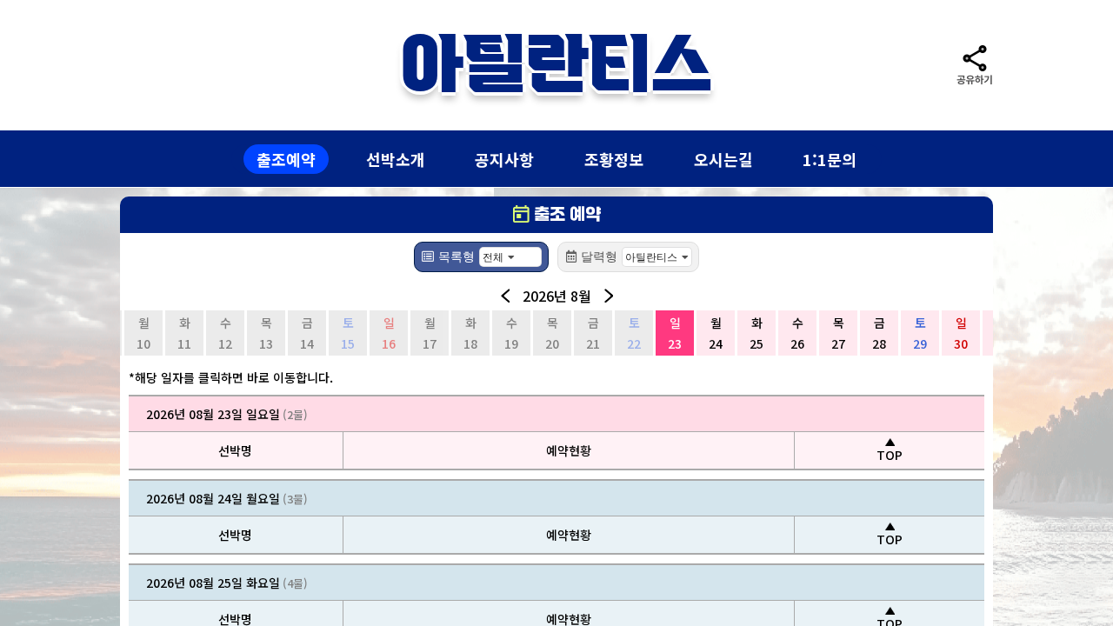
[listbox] (510, 257)
